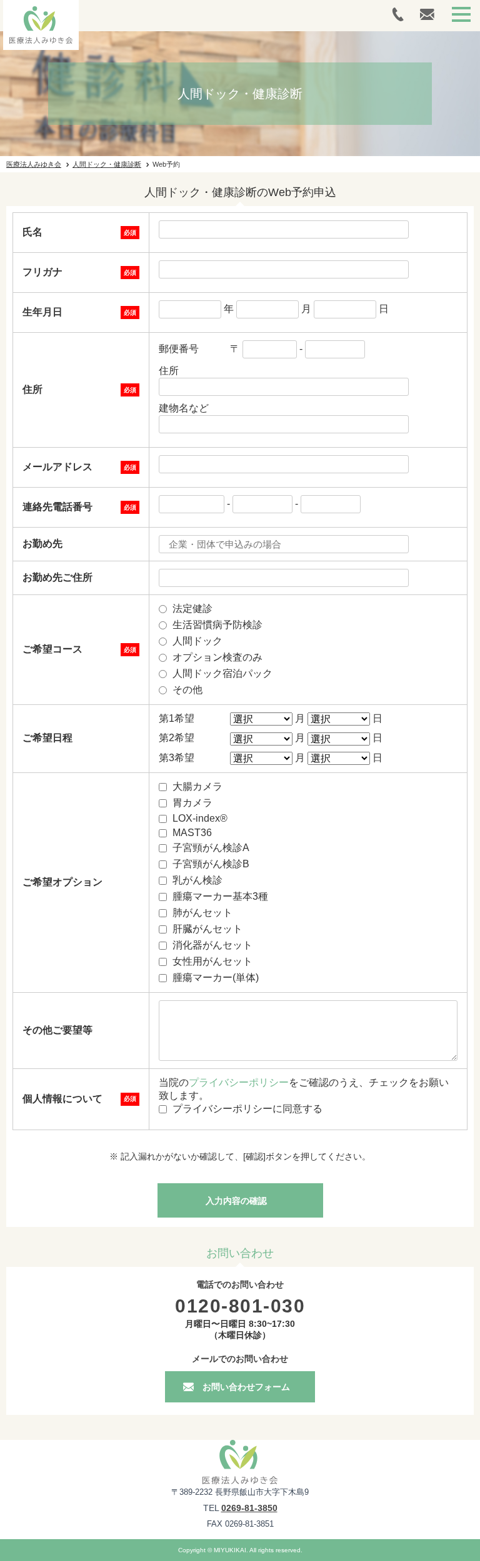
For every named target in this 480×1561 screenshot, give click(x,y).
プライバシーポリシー (239, 1082)
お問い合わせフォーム (246, 1387)
